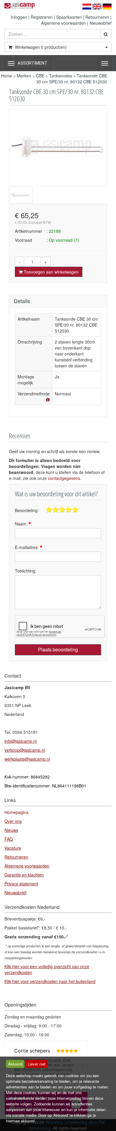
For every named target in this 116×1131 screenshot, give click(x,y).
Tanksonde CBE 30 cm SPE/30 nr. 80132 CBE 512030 (71, 79)
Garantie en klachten (24, 875)
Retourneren (97, 17)
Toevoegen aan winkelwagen (51, 272)
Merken (24, 76)
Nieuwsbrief (101, 23)
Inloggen (19, 17)
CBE (40, 76)
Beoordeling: (27, 510)
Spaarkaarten (69, 17)
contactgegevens (64, 478)
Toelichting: (25, 571)
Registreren (42, 17)
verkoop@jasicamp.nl (24, 750)
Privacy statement (21, 884)
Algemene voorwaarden (63, 23)
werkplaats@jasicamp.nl (27, 759)
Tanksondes (60, 76)
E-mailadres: (27, 547)
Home (6, 76)
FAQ (8, 839)
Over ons (13, 821)
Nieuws (11, 830)
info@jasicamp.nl (20, 741)
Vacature (12, 848)
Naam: (22, 524)
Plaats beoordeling (58, 649)
